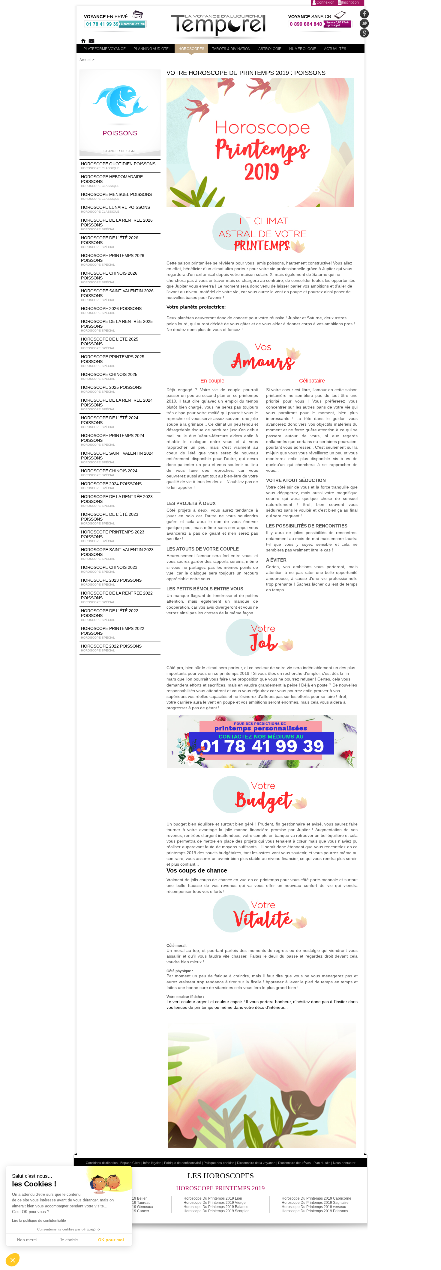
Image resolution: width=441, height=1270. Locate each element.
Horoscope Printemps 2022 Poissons (112, 632)
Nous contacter (344, 1163)
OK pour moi (111, 1239)
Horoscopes (191, 49)
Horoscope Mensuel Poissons (116, 196)
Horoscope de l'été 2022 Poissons (109, 615)
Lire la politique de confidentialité (39, 1220)
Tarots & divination (231, 49)
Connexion (325, 2)
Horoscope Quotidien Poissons (118, 165)
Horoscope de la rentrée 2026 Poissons (117, 224)
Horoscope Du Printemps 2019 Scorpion (217, 1211)
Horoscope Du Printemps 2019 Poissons (315, 1211)
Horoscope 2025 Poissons (111, 389)
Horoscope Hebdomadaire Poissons (112, 181)
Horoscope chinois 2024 (109, 472)
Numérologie (302, 49)
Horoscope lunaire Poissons (115, 209)
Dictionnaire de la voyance (256, 1163)
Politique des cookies (219, 1163)
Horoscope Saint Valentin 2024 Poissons (117, 457)
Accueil (86, 60)
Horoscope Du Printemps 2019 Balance (216, 1207)
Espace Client (130, 1163)
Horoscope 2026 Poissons (111, 310)
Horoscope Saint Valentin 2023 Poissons (117, 553)
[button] (12, 1260)
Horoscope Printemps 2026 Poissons (112, 259)
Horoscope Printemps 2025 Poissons (112, 361)
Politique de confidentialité (182, 1163)
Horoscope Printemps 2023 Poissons (112, 536)
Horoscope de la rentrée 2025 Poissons (117, 325)
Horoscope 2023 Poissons (111, 582)
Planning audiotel (152, 49)
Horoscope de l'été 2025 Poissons (109, 343)
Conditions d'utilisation (102, 1163)
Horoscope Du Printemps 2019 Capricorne (316, 1198)
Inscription (350, 2)
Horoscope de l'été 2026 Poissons (109, 242)
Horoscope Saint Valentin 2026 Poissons (117, 295)
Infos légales (152, 1163)
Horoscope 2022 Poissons (111, 648)
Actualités (335, 49)
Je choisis (69, 1239)
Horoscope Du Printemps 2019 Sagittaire (315, 1203)
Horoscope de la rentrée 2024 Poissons (117, 404)
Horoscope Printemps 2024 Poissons (112, 439)
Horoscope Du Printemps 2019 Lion (213, 1198)
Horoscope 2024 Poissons (111, 485)
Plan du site (322, 1163)
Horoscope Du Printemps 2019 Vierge (215, 1203)
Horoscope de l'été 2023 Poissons (109, 518)
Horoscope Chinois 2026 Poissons (109, 277)
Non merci (27, 1239)
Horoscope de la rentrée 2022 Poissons (117, 597)
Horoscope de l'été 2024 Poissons (109, 422)
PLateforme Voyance (104, 49)
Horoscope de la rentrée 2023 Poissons (117, 500)
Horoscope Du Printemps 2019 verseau (314, 1207)
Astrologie (269, 49)
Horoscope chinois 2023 (109, 569)
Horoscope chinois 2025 (109, 376)
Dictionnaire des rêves (294, 1163)
